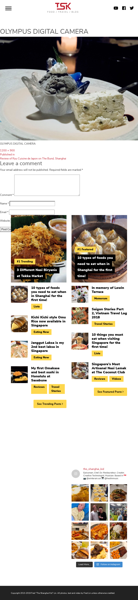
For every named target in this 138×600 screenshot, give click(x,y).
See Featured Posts (110, 392)
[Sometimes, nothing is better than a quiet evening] (80, 531)
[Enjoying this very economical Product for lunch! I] (118, 531)
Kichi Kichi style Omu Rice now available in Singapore (48, 321)
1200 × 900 (7, 150)
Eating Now (41, 332)
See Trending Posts (49, 404)
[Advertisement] (69, 436)
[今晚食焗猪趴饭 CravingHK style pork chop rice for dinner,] (99, 531)
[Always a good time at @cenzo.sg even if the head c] (118, 493)
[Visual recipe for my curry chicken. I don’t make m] (80, 493)
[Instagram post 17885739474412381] (118, 512)
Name (4, 203)
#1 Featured (85, 249)
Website (5, 220)
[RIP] (99, 512)
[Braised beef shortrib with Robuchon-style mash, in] (99, 550)
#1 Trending (25, 261)
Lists (37, 306)
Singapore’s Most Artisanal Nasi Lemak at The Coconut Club (109, 368)
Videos (116, 379)
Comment (7, 195)
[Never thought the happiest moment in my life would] (80, 512)
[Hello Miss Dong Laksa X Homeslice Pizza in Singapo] (99, 493)
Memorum (100, 298)
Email (4, 212)
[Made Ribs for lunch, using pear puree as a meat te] (118, 550)
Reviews (39, 387)
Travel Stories (56, 389)
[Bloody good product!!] (80, 550)
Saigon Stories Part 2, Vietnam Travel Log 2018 (109, 313)
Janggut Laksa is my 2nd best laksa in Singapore (47, 347)
